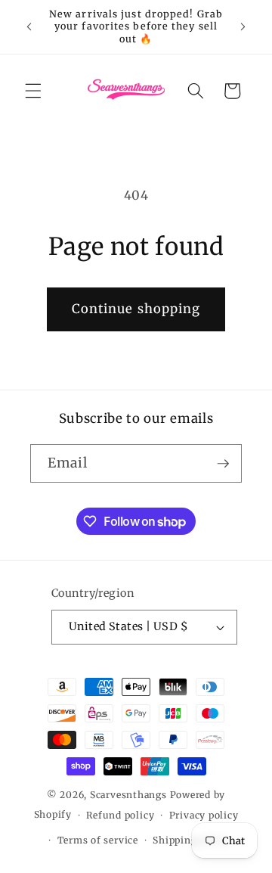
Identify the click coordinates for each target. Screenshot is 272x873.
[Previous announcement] (29, 27)
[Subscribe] (223, 463)
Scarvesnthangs (128, 794)
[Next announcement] (243, 27)
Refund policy (120, 815)
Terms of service (97, 840)
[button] (33, 91)
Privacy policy (204, 815)
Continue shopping (136, 309)
